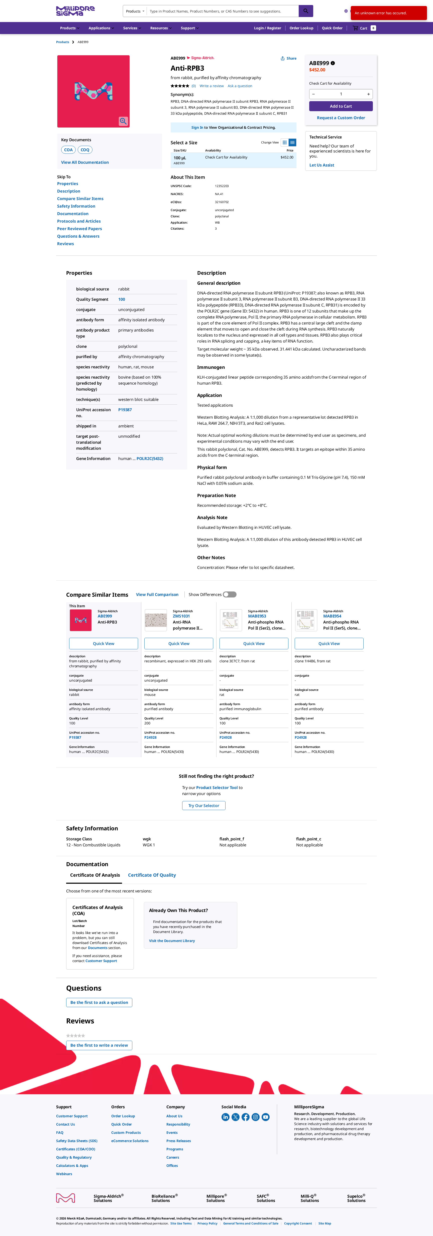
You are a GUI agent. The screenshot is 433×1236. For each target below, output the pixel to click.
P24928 (150, 737)
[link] (81, 1116)
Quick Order (332, 28)
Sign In (197, 127)
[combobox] (218, 11)
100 (121, 299)
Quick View (103, 643)
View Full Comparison (157, 594)
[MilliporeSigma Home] (75, 11)
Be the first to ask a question (99, 1002)
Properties (67, 183)
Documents (97, 947)
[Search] (306, 11)
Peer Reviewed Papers (79, 228)
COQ (85, 149)
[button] (267, 28)
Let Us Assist (321, 165)
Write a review (212, 85)
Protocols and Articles (79, 221)
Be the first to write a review (101, 1046)
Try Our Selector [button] (203, 805)
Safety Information (76, 206)
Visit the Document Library (172, 940)
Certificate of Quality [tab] (152, 875)
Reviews (65, 243)
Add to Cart (341, 106)
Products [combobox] (133, 11)
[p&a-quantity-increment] (369, 94)
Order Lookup (301, 28)
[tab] (67, 42)
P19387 (125, 409)
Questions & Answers (78, 236)
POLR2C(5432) (150, 458)
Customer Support (101, 960)
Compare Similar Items (80, 198)
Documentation (72, 213)
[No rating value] (181, 85)
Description (68, 191)
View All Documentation (85, 162)
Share (291, 58)
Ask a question (240, 85)
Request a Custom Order (341, 117)
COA (68, 149)
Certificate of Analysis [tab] (95, 875)
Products (62, 42)
